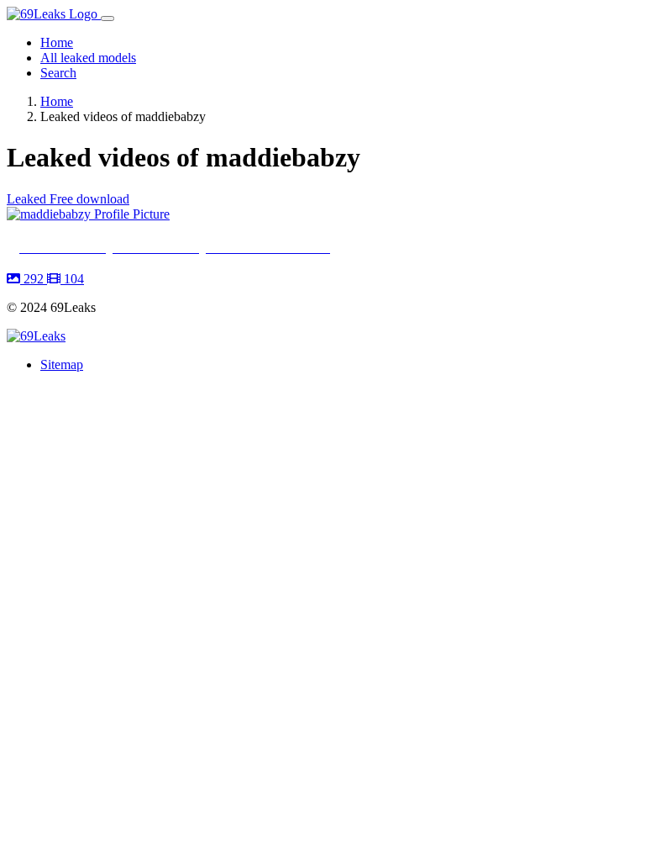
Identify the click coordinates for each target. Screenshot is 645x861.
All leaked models (88, 57)
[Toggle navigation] (107, 18)
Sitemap (61, 364)
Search (58, 73)
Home (56, 42)
